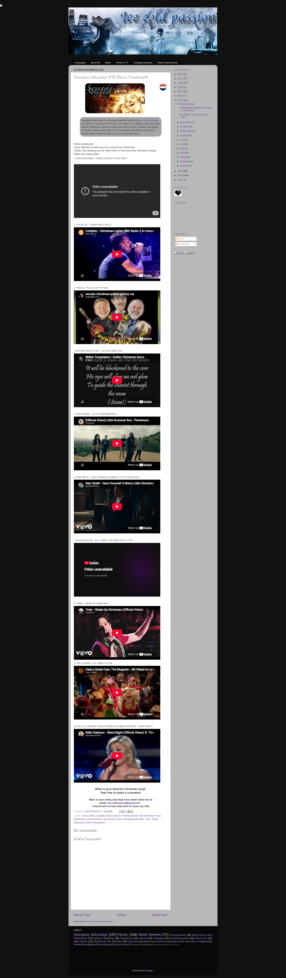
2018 (181, 87)
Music (158, 815)
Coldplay (100, 815)
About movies (159, 944)
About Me (95, 62)
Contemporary (179, 938)
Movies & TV (122, 62)
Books (108, 62)
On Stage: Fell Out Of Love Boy (194, 115)
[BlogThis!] (123, 811)
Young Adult (178, 935)
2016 (181, 95)
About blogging (199, 941)
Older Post (160, 915)
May (182, 148)
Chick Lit (201, 938)
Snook (119, 819)
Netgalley (90, 944)
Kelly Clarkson (113, 815)
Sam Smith (109, 819)
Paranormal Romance (154, 941)
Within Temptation (95, 822)
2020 (181, 82)
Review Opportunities (168, 62)
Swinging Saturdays (143, 62)
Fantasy (158, 938)
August (184, 135)
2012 (181, 179)
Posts (181, 238)
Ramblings (104, 944)
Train (148, 819)
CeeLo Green (88, 815)
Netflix (147, 944)
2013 (181, 175)
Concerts (136, 944)
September (186, 130)
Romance (126, 938)
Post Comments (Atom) (100, 921)
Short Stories (121, 944)
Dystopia (133, 941)
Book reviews (150, 934)
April (183, 152)
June (182, 144)
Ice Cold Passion (148, 120)
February (185, 161)
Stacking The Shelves (108, 941)
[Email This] (120, 811)
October (184, 126)
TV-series (172, 944)
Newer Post (82, 915)
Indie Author (178, 941)
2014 (181, 171)
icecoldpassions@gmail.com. (124, 802)
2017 (180, 91)
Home (121, 915)
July (182, 139)
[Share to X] (126, 811)
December (185, 103)
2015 (181, 100)
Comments (184, 244)
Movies (77, 944)
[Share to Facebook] (129, 811)
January (184, 165)
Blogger (149, 970)
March (183, 157)
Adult (142, 938)
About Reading (104, 938)
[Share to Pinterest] (131, 811)
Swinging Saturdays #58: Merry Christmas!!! (196, 109)
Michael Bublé (129, 815)
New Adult (80, 941)
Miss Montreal (146, 815)
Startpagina (80, 62)
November (186, 122)
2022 (181, 74)
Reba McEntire (94, 819)
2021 (181, 78)
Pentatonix (80, 819)
